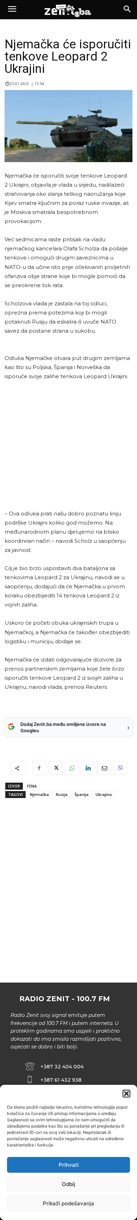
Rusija (61, 794)
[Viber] (120, 768)
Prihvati (69, 1165)
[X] (55, 768)
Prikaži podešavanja (68, 1203)
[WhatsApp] (72, 768)
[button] (126, 1093)
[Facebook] (39, 768)
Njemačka (39, 794)
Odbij (68, 1184)
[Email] (104, 768)
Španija (81, 794)
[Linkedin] (88, 768)
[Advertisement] (67, 445)
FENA (32, 786)
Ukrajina (104, 794)
